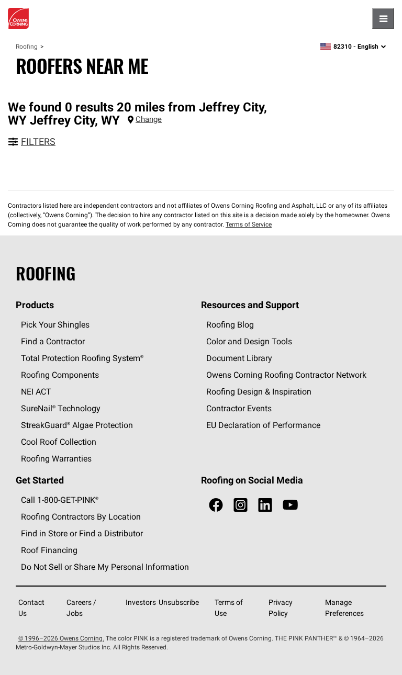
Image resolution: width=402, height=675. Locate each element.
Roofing (27, 46)
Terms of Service (249, 224)
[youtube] (290, 505)
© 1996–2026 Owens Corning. (61, 638)
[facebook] (216, 505)
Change (149, 119)
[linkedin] (265, 505)
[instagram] (240, 505)
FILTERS (38, 142)
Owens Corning (18, 18)
